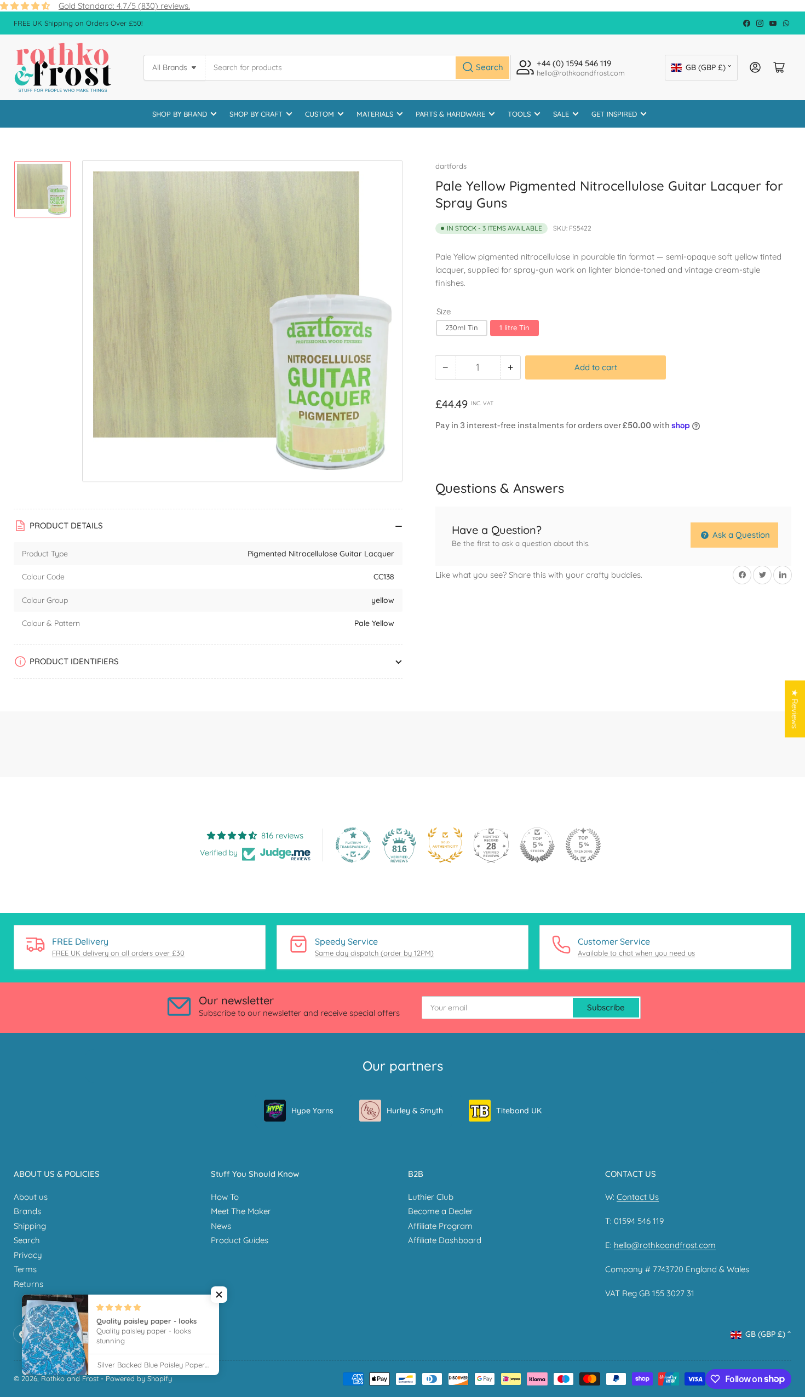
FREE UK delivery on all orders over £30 (118, 952)
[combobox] (358, 68)
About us (31, 1197)
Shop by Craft (256, 114)
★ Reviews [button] (795, 708)
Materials (375, 114)
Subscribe (606, 1007)
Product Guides (239, 1240)
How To (225, 1197)
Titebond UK (519, 1111)
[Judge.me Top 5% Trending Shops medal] (583, 845)
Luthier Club (430, 1197)
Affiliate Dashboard (444, 1240)
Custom (319, 114)
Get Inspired (614, 114)
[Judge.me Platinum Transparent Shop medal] (353, 845)
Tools (519, 114)
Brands (27, 1211)
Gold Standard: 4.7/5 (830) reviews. (124, 6)
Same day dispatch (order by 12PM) (374, 952)
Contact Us (638, 1197)
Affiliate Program (440, 1226)
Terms (25, 1269)
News (221, 1226)
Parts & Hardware (450, 114)
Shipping (30, 1226)
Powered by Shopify (139, 1378)
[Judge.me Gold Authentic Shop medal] (445, 845)
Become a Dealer (440, 1211)
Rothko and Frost (70, 1378)
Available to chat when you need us (636, 952)
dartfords (451, 166)
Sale (561, 114)
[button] (219, 1294)
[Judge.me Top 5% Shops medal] (537, 845)
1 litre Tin (514, 327)
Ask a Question (740, 535)
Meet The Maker (241, 1211)
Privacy (28, 1255)
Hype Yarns (312, 1111)
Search (27, 1240)
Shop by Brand (179, 114)
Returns (28, 1284)
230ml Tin (461, 327)
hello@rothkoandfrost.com (665, 1245)
